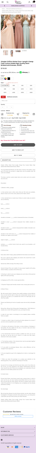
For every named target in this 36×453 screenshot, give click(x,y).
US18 (22, 92)
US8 (14, 89)
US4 (31, 85)
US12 (31, 89)
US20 (31, 92)
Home (3, 8)
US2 (22, 85)
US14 (5, 92)
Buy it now (18, 155)
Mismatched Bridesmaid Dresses (14, 8)
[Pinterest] (1, 440)
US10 (22, 89)
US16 (13, 92)
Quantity (3, 104)
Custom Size (5, 85)
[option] (18, 32)
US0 (14, 85)
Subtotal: (3, 110)
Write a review (18, 416)
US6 (5, 89)
